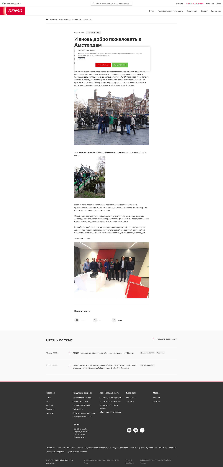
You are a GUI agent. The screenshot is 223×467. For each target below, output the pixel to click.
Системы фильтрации (167, 448)
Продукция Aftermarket (82, 397)
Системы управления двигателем (143, 448)
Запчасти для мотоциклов (110, 401)
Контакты (49, 413)
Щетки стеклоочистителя (77, 451)
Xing (120, 320)
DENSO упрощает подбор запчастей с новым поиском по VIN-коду (103, 353)
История (49, 405)
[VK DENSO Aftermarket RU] (135, 430)
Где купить (216, 11)
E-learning (210, 3)
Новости (53, 19)
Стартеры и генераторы (55, 451)
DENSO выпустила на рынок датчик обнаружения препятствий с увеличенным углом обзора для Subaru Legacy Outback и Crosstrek (104, 366)
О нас (151, 11)
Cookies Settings (103, 65)
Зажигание (50, 448)
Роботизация (78, 409)
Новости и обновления (194, 3)
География (50, 409)
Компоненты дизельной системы (70, 448)
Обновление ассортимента (110, 412)
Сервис (204, 11)
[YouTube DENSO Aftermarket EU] (129, 430)
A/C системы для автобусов (84, 413)
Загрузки (179, 3)
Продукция (192, 11)
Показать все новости (167, 338)
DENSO (12, 11)
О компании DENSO (93, 32)
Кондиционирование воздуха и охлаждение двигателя (106, 448)
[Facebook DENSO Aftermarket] (142, 430)
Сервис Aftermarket (80, 401)
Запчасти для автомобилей (110, 397)
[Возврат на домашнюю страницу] (47, 19)
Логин (218, 3)
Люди (48, 401)
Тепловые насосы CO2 (81, 405)
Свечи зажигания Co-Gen (83, 417)
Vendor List (81, 59)
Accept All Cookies (120, 65)
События (156, 401)
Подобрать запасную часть (170, 11)
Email (83, 320)
